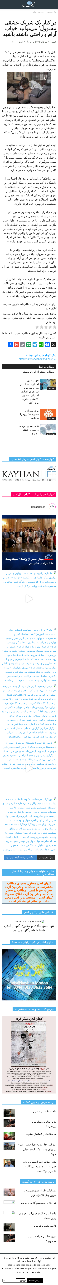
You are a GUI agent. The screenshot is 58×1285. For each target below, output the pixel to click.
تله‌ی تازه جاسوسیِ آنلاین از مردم (38, 1202)
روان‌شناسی (51, 434)
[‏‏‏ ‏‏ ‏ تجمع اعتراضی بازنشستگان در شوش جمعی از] (29, 768)
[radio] (54, 327)
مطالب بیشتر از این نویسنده (38, 371)
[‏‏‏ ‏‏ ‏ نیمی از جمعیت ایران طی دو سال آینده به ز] (29, 711)
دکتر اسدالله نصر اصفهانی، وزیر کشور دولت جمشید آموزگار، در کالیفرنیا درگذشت (39, 1166)
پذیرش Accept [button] (35, 1280)
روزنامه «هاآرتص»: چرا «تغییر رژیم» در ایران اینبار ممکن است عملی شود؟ (37, 1149)
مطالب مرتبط (46, 366)
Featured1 (51, 388)
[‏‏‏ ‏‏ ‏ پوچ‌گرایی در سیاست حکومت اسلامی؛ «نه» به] (29, 824)
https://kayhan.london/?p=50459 (37, 358)
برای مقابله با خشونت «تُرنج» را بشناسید (29, 414)
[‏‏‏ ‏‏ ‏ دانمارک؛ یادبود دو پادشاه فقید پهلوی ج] (29, 598)
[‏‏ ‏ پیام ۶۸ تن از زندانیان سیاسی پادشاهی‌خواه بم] (29, 655)
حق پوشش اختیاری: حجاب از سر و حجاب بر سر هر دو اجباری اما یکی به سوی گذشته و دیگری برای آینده (29, 391)
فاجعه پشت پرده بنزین (44, 1111)
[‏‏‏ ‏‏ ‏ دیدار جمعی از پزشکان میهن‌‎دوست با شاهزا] (29, 542)
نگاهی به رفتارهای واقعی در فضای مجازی (29, 430)
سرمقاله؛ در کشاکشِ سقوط (41, 1134)
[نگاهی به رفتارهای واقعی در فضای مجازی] (48, 429)
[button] (53, 4)
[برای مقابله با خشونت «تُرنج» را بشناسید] (48, 414)
